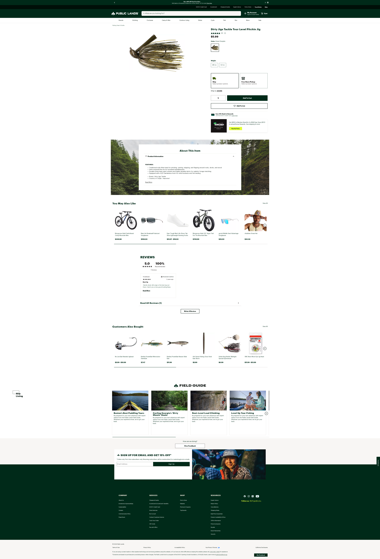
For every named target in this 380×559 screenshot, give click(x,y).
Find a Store (248, 7)
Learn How (235, 115)
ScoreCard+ (213, 7)
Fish (224, 20)
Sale (259, 20)
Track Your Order (154, 520)
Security (213, 534)
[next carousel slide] (265, 2)
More (248, 20)
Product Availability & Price (218, 517)
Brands (121, 20)
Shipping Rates (215, 510)
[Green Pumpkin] (215, 48)
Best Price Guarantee (216, 513)
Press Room (122, 517)
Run (236, 20)
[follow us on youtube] (257, 496)
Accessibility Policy (179, 547)
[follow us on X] (253, 496)
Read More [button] (148, 182)
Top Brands (183, 510)
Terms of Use (116, 547)
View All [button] (265, 203)
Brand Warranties (215, 530)
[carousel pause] (268, 2)
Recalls (213, 527)
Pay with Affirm (153, 527)
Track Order (258, 7)
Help (266, 7)
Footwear (150, 20)
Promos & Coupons (185, 507)
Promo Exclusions (215, 524)
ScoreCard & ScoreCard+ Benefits (158, 503)
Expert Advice (237, 7)
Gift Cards (152, 524)
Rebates (182, 503)
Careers (121, 510)
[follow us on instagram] (249, 496)
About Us (121, 500)
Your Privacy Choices (211, 547)
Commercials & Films (124, 513)
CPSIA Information (216, 520)
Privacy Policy (147, 547)
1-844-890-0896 (214, 551)
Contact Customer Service (156, 517)
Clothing (135, 20)
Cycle (213, 20)
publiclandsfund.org (221, 554)
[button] (219, 91)
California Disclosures (262, 547)
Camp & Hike (166, 20)
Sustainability (122, 507)
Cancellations (214, 507)
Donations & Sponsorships (126, 503)
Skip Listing (17, 393)
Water (200, 20)
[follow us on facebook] (245, 496)
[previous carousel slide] (114, 2)
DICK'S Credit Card (201, 7)
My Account (152, 513)
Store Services (153, 510)
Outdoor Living (184, 20)
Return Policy (214, 503)
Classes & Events (225, 7)
